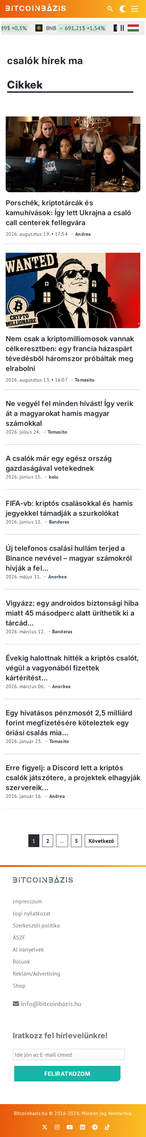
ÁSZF (19, 937)
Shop (19, 985)
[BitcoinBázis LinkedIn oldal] (82, 1127)
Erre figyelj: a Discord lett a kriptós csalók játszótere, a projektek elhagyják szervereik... (73, 778)
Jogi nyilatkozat (31, 913)
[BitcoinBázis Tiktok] (107, 1127)
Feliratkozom (67, 1073)
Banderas (59, 522)
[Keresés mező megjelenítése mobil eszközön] (111, 9)
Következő (101, 840)
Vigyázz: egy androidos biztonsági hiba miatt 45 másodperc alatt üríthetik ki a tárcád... (72, 613)
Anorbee (57, 576)
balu (54, 477)
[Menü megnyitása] (134, 8)
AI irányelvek (28, 949)
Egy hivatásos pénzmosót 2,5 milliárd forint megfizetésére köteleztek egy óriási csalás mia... (69, 723)
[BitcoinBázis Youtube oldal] (70, 1127)
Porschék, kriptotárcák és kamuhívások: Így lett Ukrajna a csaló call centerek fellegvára (68, 213)
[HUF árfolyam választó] (133, 28)
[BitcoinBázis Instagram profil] (57, 1127)
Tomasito (85, 380)
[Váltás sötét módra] (122, 8)
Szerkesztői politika (36, 925)
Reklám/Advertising (36, 973)
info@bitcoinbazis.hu (51, 1004)
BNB (70, 28)
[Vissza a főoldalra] (36, 7)
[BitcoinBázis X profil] (44, 1127)
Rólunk (21, 961)
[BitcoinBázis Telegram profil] (95, 1127)
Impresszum (27, 901)
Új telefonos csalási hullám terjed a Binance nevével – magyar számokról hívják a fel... (69, 558)
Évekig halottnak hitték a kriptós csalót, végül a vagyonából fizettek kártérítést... (72, 668)
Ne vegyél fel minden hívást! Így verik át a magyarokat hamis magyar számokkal (69, 413)
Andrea (83, 234)
